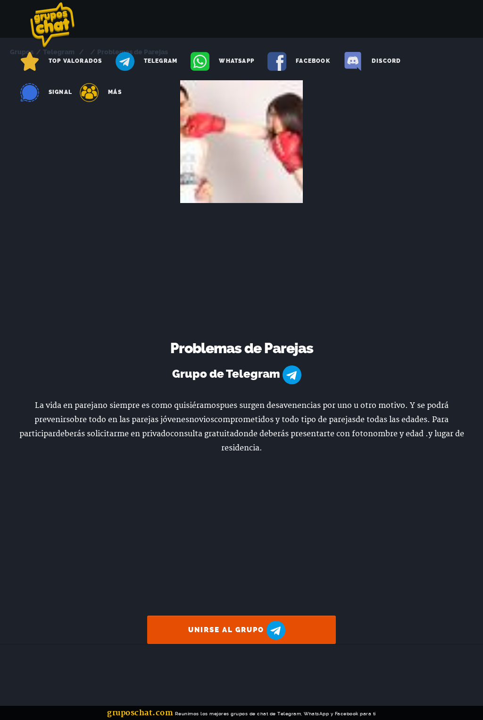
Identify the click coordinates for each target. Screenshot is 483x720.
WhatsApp (236, 61)
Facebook (313, 61)
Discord (386, 61)
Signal (60, 92)
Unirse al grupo (227, 630)
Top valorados (75, 61)
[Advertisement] (242, 274)
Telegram (161, 61)
